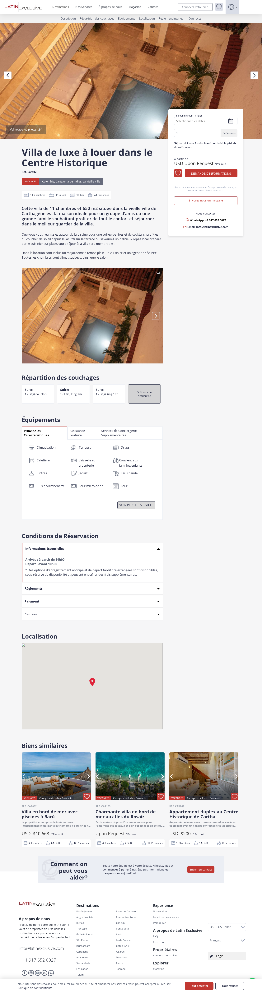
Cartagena (82, 951)
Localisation (147, 18)
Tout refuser (230, 986)
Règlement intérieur (172, 18)
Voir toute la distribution (144, 394)
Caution (31, 614)
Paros (119, 963)
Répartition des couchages (97, 18)
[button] (219, 7)
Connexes (195, 18)
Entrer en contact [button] (201, 869)
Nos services (160, 911)
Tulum (80, 974)
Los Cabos (82, 969)
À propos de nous (110, 7)
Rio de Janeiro (84, 911)
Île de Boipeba (84, 934)
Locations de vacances (166, 917)
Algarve (120, 951)
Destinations (60, 7)
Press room (159, 942)
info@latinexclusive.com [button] (212, 227)
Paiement (32, 601)
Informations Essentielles (44, 549)
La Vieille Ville (91, 181)
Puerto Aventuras (126, 917)
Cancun (120, 923)
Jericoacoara (83, 946)
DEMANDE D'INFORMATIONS (211, 173)
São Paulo (82, 940)
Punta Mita (122, 928)
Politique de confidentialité (35, 988)
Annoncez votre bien (195, 7)
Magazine (135, 7)
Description (68, 18)
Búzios (80, 923)
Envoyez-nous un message (206, 200)
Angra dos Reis (84, 917)
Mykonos (121, 957)
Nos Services (83, 7)
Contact (153, 7)
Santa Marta (83, 963)
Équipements (126, 18)
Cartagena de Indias (69, 181)
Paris (119, 934)
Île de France (123, 940)
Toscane (120, 969)
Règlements (34, 588)
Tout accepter (199, 986)
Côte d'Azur (122, 946)
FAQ (155, 936)
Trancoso (81, 928)
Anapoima (82, 957)
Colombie (48, 181)
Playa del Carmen (126, 911)
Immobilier (159, 923)
